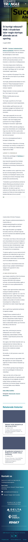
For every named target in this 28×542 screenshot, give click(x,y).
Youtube (15, 536)
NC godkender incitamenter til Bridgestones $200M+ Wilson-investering (14, 452)
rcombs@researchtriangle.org (11, 492)
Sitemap (24, 539)
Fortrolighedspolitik (16, 539)
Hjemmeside (12, 393)
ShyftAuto (20, 156)
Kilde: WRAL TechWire (8, 390)
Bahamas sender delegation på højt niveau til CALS (14, 425)
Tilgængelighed (5, 539)
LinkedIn (12, 536)
